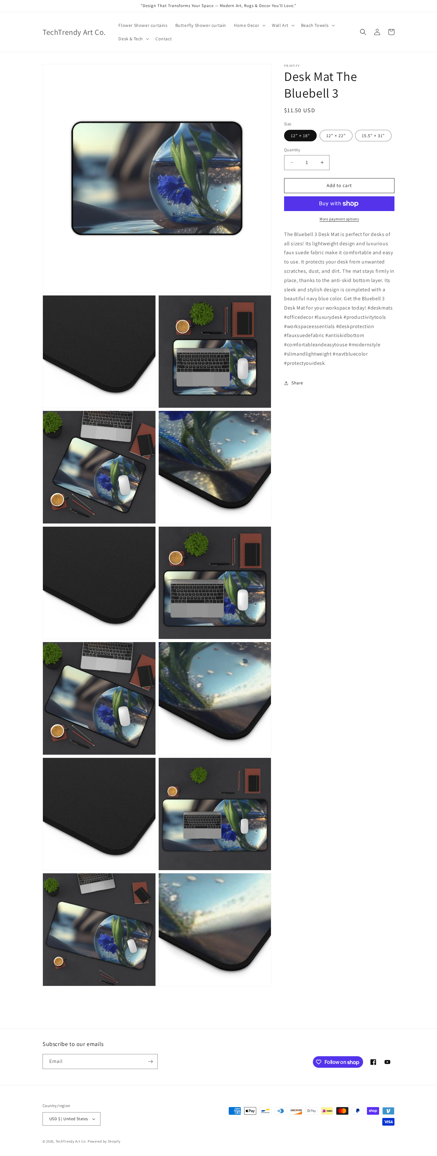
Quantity (292, 150)
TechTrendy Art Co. (71, 1141)
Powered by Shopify (104, 1141)
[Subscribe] (150, 1061)
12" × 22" (336, 135)
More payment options (339, 218)
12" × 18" (300, 135)
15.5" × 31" (373, 135)
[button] (249, 25)
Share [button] (297, 383)
